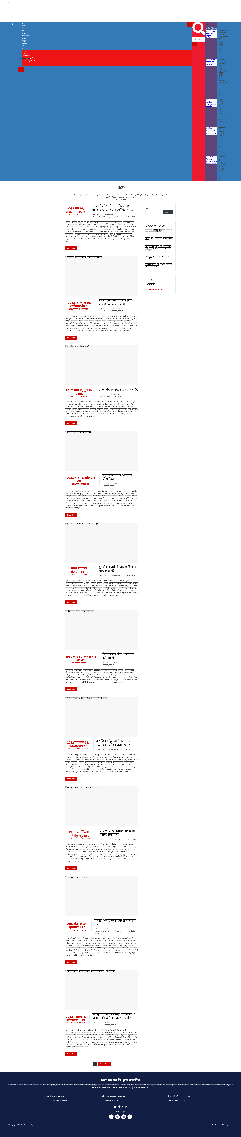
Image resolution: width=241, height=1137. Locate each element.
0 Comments (108, 215)
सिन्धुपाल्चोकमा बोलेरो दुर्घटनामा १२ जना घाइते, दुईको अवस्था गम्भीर (113, 1016)
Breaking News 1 (98, 217)
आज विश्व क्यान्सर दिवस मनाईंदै (118, 390)
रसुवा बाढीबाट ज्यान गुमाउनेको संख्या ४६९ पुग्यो (158, 257)
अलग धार (99, 929)
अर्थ (24, 63)
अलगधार (96, 215)
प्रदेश (23, 28)
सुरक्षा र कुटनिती (29, 61)
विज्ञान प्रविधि (25, 36)
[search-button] (194, 44)
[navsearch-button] (199, 35)
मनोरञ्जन (24, 46)
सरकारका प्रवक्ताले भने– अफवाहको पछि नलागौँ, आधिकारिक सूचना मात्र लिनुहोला (158, 248)
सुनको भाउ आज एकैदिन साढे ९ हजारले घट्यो (159, 239)
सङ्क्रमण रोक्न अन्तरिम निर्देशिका (117, 477)
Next (107, 1064)
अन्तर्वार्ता (24, 44)
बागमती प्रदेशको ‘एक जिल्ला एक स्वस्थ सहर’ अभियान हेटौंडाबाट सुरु (113, 208)
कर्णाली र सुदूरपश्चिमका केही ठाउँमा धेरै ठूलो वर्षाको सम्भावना (158, 231)
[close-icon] (207, 25)
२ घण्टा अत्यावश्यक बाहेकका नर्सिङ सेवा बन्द (117, 833)
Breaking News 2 (106, 311)
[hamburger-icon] (189, 24)
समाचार (24, 23)
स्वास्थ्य (24, 33)
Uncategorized (109, 217)
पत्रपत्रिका (110, 931)
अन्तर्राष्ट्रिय (25, 38)
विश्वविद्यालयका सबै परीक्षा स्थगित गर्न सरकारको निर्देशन (158, 265)
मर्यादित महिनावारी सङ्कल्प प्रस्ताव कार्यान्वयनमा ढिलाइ (113, 743)
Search (148, 208)
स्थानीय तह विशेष (129, 931)
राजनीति (24, 26)
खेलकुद (24, 41)
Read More (71, 248)
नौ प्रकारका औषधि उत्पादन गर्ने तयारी (118, 656)
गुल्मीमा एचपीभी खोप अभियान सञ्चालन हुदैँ (117, 569)
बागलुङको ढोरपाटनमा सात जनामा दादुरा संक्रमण (115, 302)
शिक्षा (23, 31)
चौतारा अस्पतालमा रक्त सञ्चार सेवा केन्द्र (115, 922)
